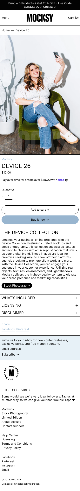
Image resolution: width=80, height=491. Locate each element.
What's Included (18, 298)
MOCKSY (16, 479)
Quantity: (8, 190)
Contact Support (13, 426)
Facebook (8, 457)
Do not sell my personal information (21, 483)
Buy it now (38, 219)
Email (5, 469)
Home (6, 30)
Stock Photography (15, 413)
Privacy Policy (11, 448)
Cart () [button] (73, 18)
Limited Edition (12, 417)
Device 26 (22, 30)
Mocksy (7, 159)
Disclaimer (13, 313)
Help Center (10, 435)
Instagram (8, 465)
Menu (5, 18)
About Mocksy (11, 422)
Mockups (8, 409)
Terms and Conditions (17, 443)
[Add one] (14, 196)
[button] (40, 95)
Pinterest (8, 461)
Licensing (11, 305)
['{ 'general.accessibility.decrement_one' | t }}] (2, 196)
